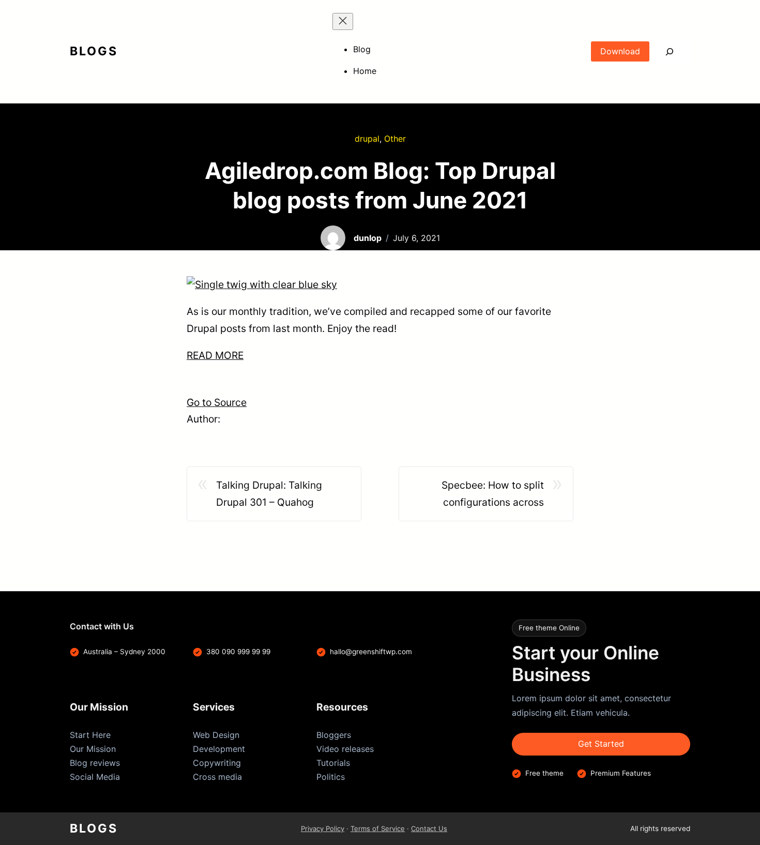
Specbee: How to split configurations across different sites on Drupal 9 (483, 494)
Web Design (216, 735)
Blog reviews (95, 763)
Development (219, 749)
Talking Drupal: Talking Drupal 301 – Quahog (269, 493)
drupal (367, 138)
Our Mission (93, 749)
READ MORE (215, 355)
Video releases (345, 749)
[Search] (669, 51)
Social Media (95, 777)
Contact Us (429, 828)
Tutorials (333, 763)
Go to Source (217, 402)
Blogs (94, 51)
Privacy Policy (322, 828)
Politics (330, 777)
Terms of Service (378, 828)
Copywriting (217, 763)
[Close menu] (342, 21)
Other (395, 138)
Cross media (217, 777)
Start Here (90, 735)
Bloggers (333, 735)
